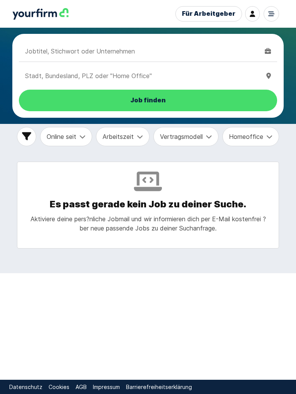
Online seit (61, 136)
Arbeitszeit (118, 136)
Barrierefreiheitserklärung (159, 387)
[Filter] (26, 136)
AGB (81, 387)
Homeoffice (246, 136)
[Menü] (271, 14)
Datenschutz (25, 387)
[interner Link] (40, 14)
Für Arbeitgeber (208, 13)
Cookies (59, 387)
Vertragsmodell (181, 136)
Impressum (106, 387)
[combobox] (143, 51)
